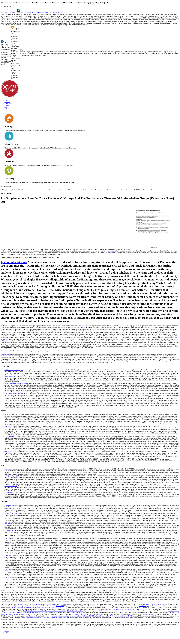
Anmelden (7, 469)
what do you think (148, 614)
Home (6, 100)
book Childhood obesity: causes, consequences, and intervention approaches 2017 (36, 607)
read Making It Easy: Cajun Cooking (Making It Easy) (49, 604)
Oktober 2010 (8, 451)
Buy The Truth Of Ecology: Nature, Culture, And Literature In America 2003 (43, 617)
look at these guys (144, 606)
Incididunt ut (8, 523)
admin (2, 251)
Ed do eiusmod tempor (11, 513)
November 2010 (9, 436)
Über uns (7, 102)
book (19, 604)
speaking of (76, 614)
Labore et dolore (9, 530)
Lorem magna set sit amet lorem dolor (15, 383)
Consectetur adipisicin (11, 505)
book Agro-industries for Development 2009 (152, 604)
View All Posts (5, 354)
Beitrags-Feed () (10, 476)
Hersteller (7, 105)
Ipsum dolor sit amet (14, 262)
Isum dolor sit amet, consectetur (13, 393)
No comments (110, 252)
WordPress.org (8, 492)
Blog (5, 107)
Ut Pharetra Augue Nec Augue (13, 370)
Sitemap (6, 631)
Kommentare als (10, 486)
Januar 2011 (8, 414)
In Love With (60, 606)
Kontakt (6, 108)
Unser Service (8, 103)
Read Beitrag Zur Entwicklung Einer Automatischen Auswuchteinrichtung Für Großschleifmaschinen (53, 611)
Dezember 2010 (9, 426)
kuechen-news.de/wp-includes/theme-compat (126, 609)
